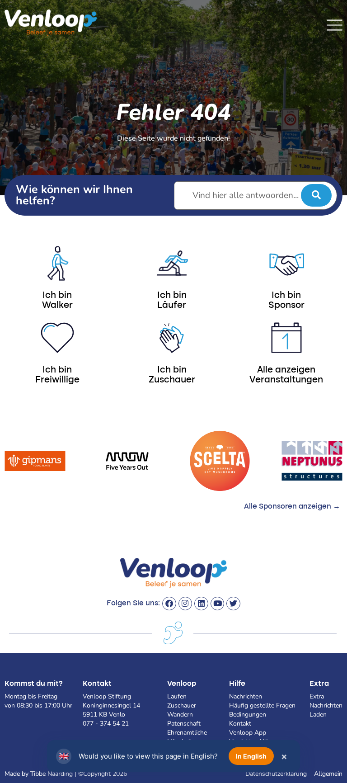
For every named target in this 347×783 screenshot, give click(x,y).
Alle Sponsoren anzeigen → (292, 506)
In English (251, 756)
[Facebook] (169, 604)
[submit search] (316, 195)
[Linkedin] (201, 604)
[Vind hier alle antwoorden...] (256, 195)
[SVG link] (334, 25)
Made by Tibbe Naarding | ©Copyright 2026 (66, 773)
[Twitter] (233, 604)
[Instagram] (185, 604)
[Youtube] (218, 604)
